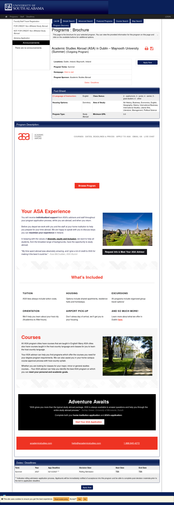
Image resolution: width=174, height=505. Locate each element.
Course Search (122, 21)
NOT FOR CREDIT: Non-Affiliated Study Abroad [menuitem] (30, 32)
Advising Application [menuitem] (22, 38)
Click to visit (69, 72)
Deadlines (30, 16)
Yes (79, 499)
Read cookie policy (61, 499)
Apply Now (147, 62)
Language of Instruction (65, 96)
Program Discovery (61, 25)
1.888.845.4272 (132, 443)
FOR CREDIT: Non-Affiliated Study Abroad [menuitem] (31, 26)
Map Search (137, 21)
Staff (22, 16)
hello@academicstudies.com (86, 443)
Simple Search (69, 21)
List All (56, 21)
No (85, 499)
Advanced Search (85, 21)
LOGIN (168, 16)
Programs (14, 16)
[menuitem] (31, 55)
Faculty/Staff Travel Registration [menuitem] (26, 21)
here (120, 319)
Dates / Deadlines (92, 82)
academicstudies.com (41, 443)
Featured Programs (104, 21)
